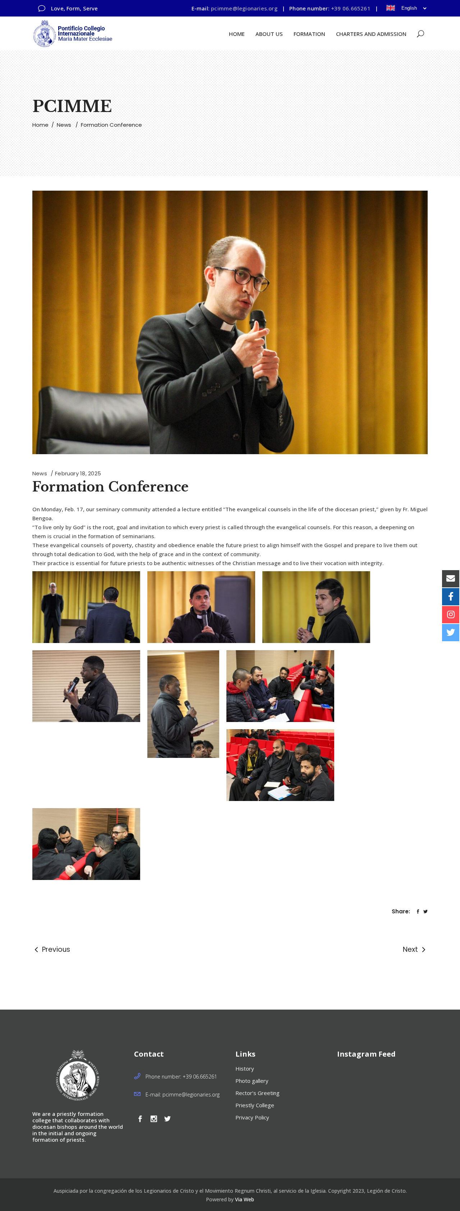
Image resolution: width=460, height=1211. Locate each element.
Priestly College (254, 1105)
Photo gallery (251, 1080)
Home (40, 125)
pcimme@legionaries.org (244, 8)
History (244, 1068)
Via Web (244, 1199)
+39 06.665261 (351, 8)
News (64, 125)
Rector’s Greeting (257, 1092)
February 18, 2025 (78, 473)
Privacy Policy (252, 1117)
